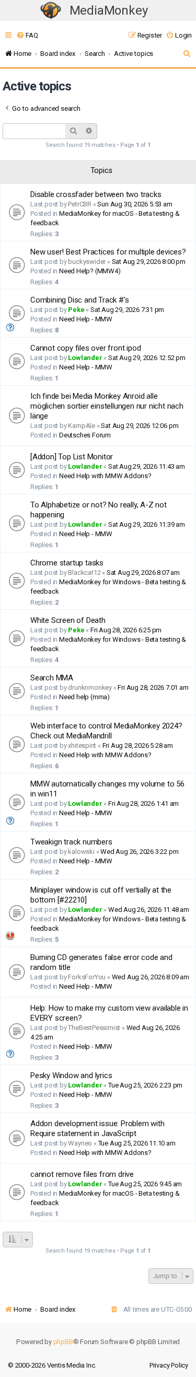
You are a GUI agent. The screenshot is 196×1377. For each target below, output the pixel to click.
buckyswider (87, 261)
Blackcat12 (84, 572)
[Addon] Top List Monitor (71, 456)
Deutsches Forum (85, 435)
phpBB (63, 1342)
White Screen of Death (68, 620)
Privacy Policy (168, 1365)
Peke (76, 310)
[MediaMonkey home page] (50, 10)
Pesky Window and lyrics (71, 1075)
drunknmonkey (90, 687)
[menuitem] (27, 35)
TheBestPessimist (94, 1028)
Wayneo (80, 1143)
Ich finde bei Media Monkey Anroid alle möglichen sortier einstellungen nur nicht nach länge (106, 406)
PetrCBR (79, 204)
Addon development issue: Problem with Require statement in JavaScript (97, 1128)
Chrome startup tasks (66, 563)
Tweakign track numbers (71, 842)
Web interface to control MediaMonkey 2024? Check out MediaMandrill (106, 730)
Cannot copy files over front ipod (85, 348)
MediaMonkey (109, 10)
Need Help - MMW (85, 319)
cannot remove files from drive (82, 1174)
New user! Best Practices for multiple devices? (108, 252)
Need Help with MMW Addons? (105, 476)
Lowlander (85, 358)
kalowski (81, 851)
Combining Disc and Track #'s (79, 300)
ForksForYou (87, 977)
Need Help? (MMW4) (90, 271)
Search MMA (51, 677)
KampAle (81, 426)
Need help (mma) (84, 697)
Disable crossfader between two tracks (96, 194)
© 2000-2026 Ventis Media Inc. (52, 1365)
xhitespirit (82, 745)
